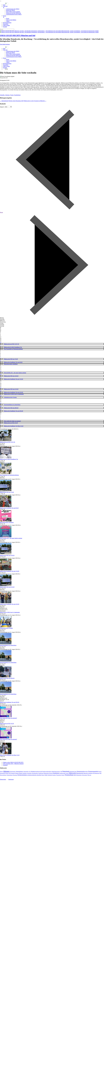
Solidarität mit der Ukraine (10, 397)
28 (0, 406)
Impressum (11, 779)
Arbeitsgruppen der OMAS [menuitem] (12, 9)
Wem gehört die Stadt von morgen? (12, 421)
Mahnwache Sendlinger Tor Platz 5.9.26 (13, 426)
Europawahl (2, 773)
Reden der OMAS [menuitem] (10, 10)
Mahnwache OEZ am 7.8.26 (11, 359)
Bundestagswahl (38, 771)
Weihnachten (79, 775)
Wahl (75, 775)
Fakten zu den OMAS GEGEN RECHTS (13, 762)
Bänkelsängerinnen (56, 771)
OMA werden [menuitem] (6, 25)
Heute (1, 212)
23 (0, 395)
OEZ (100, 773)
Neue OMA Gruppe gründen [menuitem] (13, 11)
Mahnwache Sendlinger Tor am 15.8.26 (13, 379)
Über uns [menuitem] (5, 7)
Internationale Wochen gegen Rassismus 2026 (12, 100)
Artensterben (26, 771)
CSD (61, 771)
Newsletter (5, 65)
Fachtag (7, 773)
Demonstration (81, 771)
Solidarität (50, 775)
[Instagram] (1, 776)
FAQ (10, 773)
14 (0, 374)
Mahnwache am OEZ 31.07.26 (11, 344)
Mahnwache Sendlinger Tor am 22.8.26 (13, 392)
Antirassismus (12, 771)
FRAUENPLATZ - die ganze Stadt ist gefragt (15, 372)
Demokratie (65, 771)
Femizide (13, 773)
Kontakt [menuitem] (5, 26)
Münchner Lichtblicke (88, 773)
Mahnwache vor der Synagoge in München (35, 100)
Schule (45, 775)
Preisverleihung (3, 775)
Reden (42, 775)
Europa (99, 771)
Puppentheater (10, 775)
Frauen (12, 95)
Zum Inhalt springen (5, 44)
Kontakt (5, 67)
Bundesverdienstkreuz (47, 771)
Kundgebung (17, 95)
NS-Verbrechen (96, 773)
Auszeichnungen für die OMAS (13, 56)
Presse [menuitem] (4, 16)
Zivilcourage (84, 775)
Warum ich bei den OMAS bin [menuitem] (13, 13)
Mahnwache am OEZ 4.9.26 (11, 422)
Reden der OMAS (10, 52)
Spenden (54, 775)
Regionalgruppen (7, 63)
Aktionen (7, 95)
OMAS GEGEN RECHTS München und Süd (17, 35)
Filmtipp (17, 773)
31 (0, 342)
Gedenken (25, 773)
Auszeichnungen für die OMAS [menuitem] (13, 14)
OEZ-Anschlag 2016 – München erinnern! (13, 763)
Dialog (86, 771)
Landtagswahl (62, 773)
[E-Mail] (4, 776)
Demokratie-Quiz (73, 771)
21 (0, 387)
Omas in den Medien (11, 60)
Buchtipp (33, 771)
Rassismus (15, 775)
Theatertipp (58, 775)
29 (0, 409)
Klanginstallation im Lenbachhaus (12, 404)
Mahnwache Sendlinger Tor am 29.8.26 (13, 411)
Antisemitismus (19, 771)
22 (0, 390)
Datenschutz (3, 779)
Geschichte (29, 773)
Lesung (67, 773)
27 (0, 403)
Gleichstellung (35, 773)
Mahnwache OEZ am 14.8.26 (11, 376)
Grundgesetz (40, 773)
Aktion (1, 771)
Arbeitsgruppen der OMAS (12, 51)
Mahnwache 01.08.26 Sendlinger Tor (13, 347)
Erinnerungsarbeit (93, 771)
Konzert (51, 773)
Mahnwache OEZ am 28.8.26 (11, 407)
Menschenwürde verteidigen (11, 364)
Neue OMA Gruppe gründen (13, 54)
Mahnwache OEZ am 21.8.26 (11, 389)
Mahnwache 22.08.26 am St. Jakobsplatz (14, 394)
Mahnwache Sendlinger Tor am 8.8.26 (13, 362)
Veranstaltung (69, 775)
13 (0, 371)
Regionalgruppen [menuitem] (7, 22)
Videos (7, 62)
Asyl (30, 771)
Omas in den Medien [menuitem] (11, 20)
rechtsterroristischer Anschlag (34, 775)
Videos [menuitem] (7, 21)
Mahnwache (72, 773)
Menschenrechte (79, 773)
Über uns (5, 50)
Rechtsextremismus (22, 775)
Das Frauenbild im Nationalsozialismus (13, 349)
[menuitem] (5, 4)
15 (0, 377)
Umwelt (62, 775)
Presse (4, 58)
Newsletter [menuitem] (5, 24)
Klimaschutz (46, 773)
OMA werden (6, 66)
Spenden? (5, 765)
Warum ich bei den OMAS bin (13, 55)
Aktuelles (2, 95)
